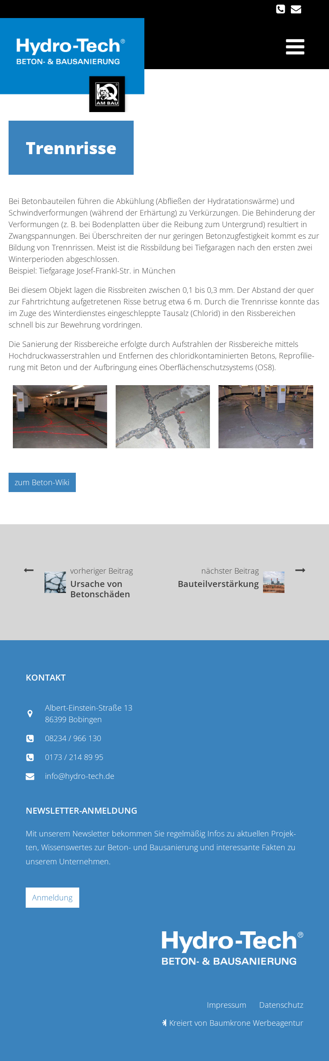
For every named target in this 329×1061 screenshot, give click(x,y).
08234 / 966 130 (73, 738)
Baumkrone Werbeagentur (256, 1023)
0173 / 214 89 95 (74, 757)
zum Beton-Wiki (42, 482)
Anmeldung (52, 897)
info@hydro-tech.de (79, 776)
